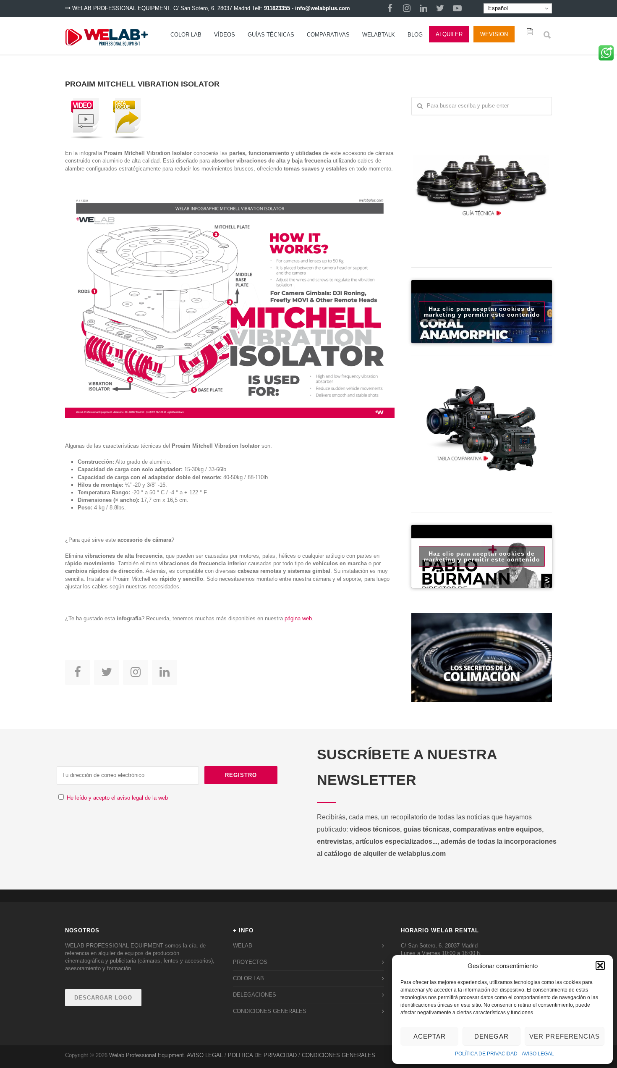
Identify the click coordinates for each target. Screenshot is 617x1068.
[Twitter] (440, 8)
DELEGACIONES (254, 995)
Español (497, 8)
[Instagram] (406, 8)
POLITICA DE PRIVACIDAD (262, 1055)
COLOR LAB (185, 34)
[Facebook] (390, 8)
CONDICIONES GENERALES (269, 1011)
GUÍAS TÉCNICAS (271, 34)
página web (298, 618)
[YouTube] (457, 8)
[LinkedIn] (423, 8)
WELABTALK (378, 34)
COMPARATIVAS (328, 34)
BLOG (415, 34)
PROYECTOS (250, 962)
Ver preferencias (564, 1036)
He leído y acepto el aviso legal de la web (117, 798)
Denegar (491, 1036)
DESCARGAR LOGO (103, 998)
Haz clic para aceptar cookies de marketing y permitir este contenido (482, 311)
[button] (600, 965)
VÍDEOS (224, 34)
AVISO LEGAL (538, 1054)
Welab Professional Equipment (146, 1055)
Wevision (494, 34)
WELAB (242, 945)
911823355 (277, 8)
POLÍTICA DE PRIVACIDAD (486, 1054)
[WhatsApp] (606, 56)
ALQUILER (449, 34)
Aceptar (429, 1036)
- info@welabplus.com (321, 8)
